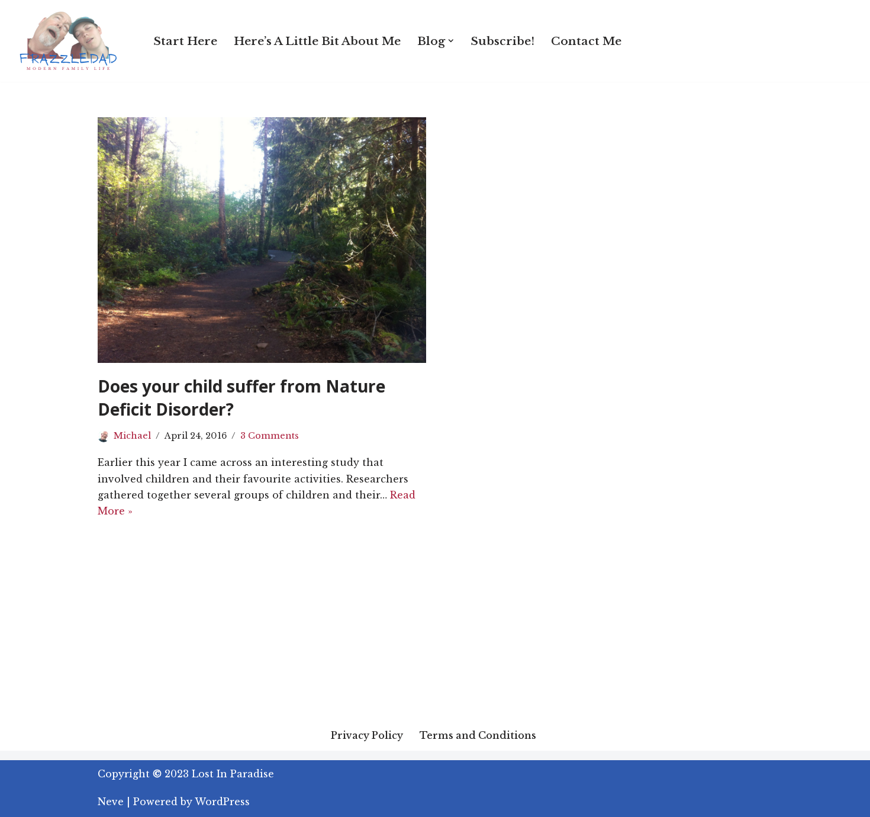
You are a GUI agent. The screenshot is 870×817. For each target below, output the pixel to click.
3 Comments (269, 435)
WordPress (222, 802)
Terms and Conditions (478, 735)
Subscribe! (502, 41)
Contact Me (586, 41)
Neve (111, 802)
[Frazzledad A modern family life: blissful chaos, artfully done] (71, 41)
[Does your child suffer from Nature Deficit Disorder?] (262, 240)
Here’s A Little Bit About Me (317, 41)
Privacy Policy (367, 735)
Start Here (185, 41)
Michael (132, 435)
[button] (451, 41)
